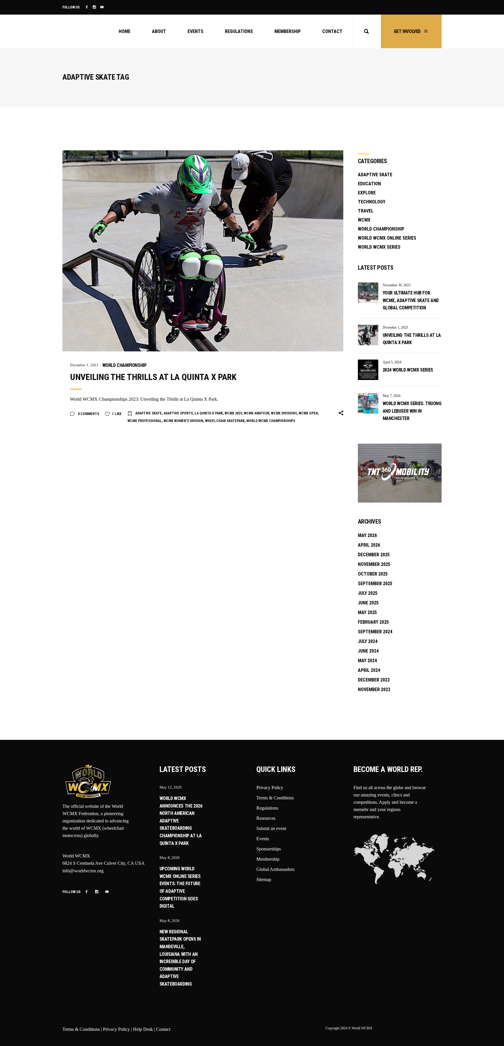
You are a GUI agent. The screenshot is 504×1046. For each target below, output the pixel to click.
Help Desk (143, 1029)
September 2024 (375, 631)
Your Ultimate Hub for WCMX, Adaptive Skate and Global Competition (411, 300)
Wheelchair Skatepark (225, 421)
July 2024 (367, 641)
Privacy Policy (269, 787)
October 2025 (373, 574)
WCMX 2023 (233, 413)
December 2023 (374, 680)
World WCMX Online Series (387, 238)
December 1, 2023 (84, 365)
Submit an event (271, 828)
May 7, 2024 (391, 396)
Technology (371, 202)
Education (369, 183)
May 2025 (367, 612)
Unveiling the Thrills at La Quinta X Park (153, 377)
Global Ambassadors (275, 869)
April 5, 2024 (392, 362)
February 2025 (373, 622)
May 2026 (367, 535)
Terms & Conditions (275, 797)
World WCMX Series (379, 247)
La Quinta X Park (209, 413)
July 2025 (367, 593)
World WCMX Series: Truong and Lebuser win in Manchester (412, 411)
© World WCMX (360, 1028)
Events (262, 838)
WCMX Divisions (284, 413)
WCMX (364, 220)
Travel (365, 211)
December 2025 (374, 554)
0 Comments (88, 414)
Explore (367, 193)
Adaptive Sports (178, 413)
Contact (163, 1029)
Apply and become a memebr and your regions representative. (385, 809)
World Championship (124, 365)
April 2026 (369, 545)
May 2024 (367, 660)
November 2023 (374, 689)
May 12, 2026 (171, 787)
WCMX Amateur (256, 413)
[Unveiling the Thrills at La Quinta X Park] (202, 250)
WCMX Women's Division (183, 421)
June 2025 (368, 603)
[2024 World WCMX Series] (368, 370)
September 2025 (375, 583)
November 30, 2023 (396, 285)
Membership (267, 859)
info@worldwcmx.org (83, 870)
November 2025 (374, 564)
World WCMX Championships (270, 421)
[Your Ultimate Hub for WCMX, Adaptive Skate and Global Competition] (368, 293)
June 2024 (368, 651)
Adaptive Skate (148, 413)
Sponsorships (268, 848)
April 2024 (369, 670)
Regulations (267, 808)
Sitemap (263, 879)
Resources (265, 818)
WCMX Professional (144, 421)
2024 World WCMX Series (408, 370)
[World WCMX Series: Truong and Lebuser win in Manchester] (368, 403)
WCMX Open (308, 413)
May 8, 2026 (170, 857)
